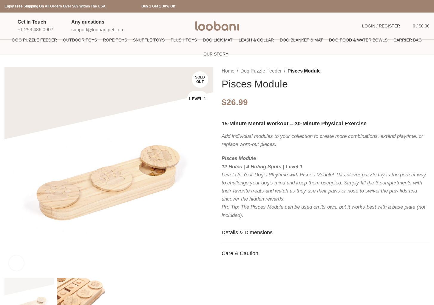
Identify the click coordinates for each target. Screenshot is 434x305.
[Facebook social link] (397, 6)
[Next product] (426, 71)
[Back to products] (418, 71)
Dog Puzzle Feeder (261, 70)
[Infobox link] (28, 25)
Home (228, 70)
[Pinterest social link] (426, 6)
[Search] (350, 26)
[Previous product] (411, 71)
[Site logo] (217, 25)
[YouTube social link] (418, 6)
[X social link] (404, 6)
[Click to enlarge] (16, 262)
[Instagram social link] (411, 6)
